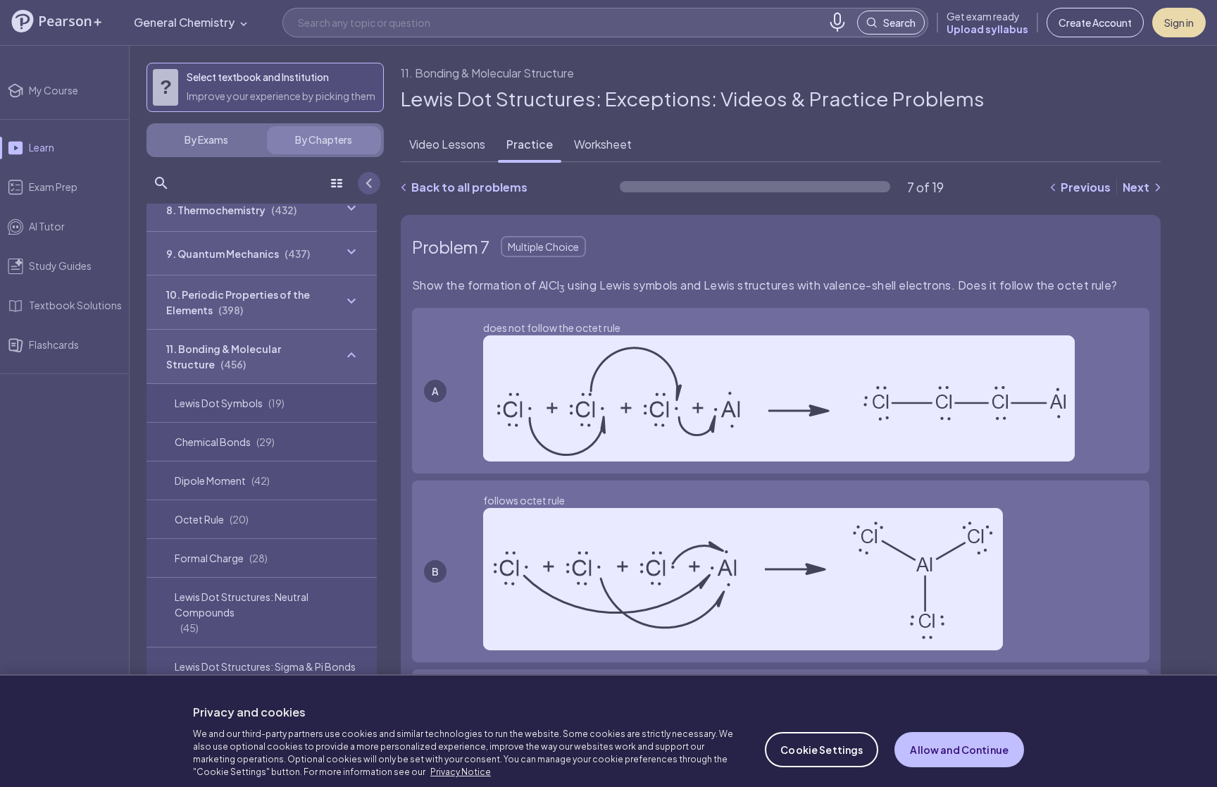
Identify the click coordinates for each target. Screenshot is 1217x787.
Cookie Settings (821, 730)
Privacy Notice (460, 752)
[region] (608, 721)
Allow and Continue (959, 730)
